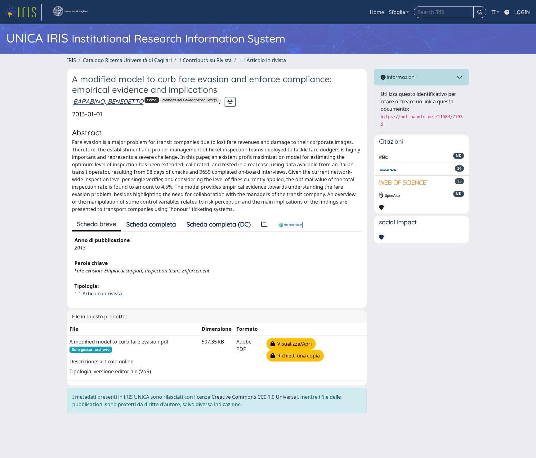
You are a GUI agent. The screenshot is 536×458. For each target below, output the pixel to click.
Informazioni (400, 77)
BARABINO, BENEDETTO (108, 101)
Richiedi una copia (297, 355)
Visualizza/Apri (293, 343)
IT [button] (493, 12)
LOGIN (522, 12)
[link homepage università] (70, 12)
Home (377, 12)
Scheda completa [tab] (151, 224)
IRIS (71, 60)
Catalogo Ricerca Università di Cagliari (127, 60)
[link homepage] (23, 12)
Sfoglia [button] (397, 12)
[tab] (264, 224)
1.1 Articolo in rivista (262, 60)
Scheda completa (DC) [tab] (218, 224)
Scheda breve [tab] (96, 224)
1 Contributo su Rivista (205, 60)
